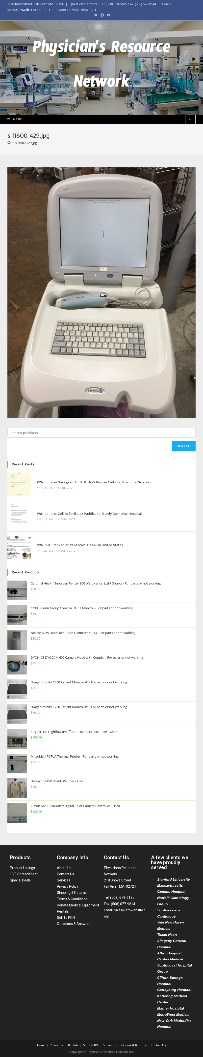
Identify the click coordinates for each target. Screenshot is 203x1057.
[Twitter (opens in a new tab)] (96, 15)
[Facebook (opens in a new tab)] (102, 15)
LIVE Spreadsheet (24, 874)
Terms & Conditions (72, 899)
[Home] (9, 142)
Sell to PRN (90, 1045)
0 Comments (66, 488)
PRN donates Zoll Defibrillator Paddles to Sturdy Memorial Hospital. (90, 513)
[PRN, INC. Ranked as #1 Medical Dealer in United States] (19, 547)
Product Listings (22, 868)
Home (41, 1045)
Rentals (63, 911)
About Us (64, 868)
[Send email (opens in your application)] (107, 15)
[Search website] (190, 119)
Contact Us (65, 874)
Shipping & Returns (72, 893)
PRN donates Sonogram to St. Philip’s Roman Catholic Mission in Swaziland (95, 482)
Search (184, 446)
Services (63, 880)
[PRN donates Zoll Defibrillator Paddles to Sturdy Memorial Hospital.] (19, 516)
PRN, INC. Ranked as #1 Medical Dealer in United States (80, 545)
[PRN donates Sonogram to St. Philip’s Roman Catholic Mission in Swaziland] (19, 484)
